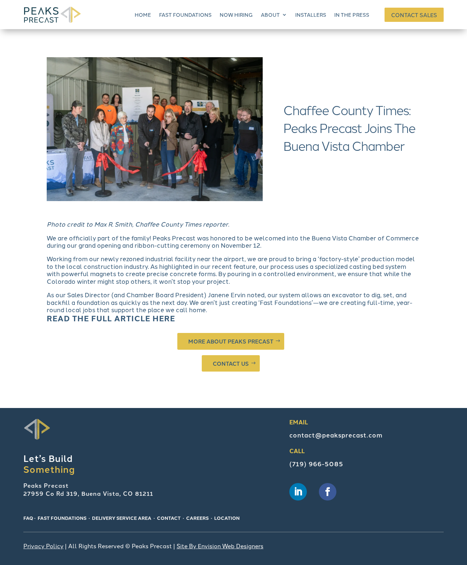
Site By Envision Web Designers (220, 546)
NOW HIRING (236, 14)
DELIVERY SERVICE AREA (121, 517)
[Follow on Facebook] (327, 492)
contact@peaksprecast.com (336, 434)
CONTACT (169, 517)
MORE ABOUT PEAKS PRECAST (230, 341)
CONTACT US (231, 363)
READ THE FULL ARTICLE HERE (111, 318)
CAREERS (197, 517)
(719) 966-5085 (316, 463)
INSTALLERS (310, 14)
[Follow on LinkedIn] (298, 492)
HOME (143, 14)
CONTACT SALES (414, 15)
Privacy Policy (43, 546)
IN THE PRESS (351, 14)
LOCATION (227, 517)
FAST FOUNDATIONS (185, 14)
